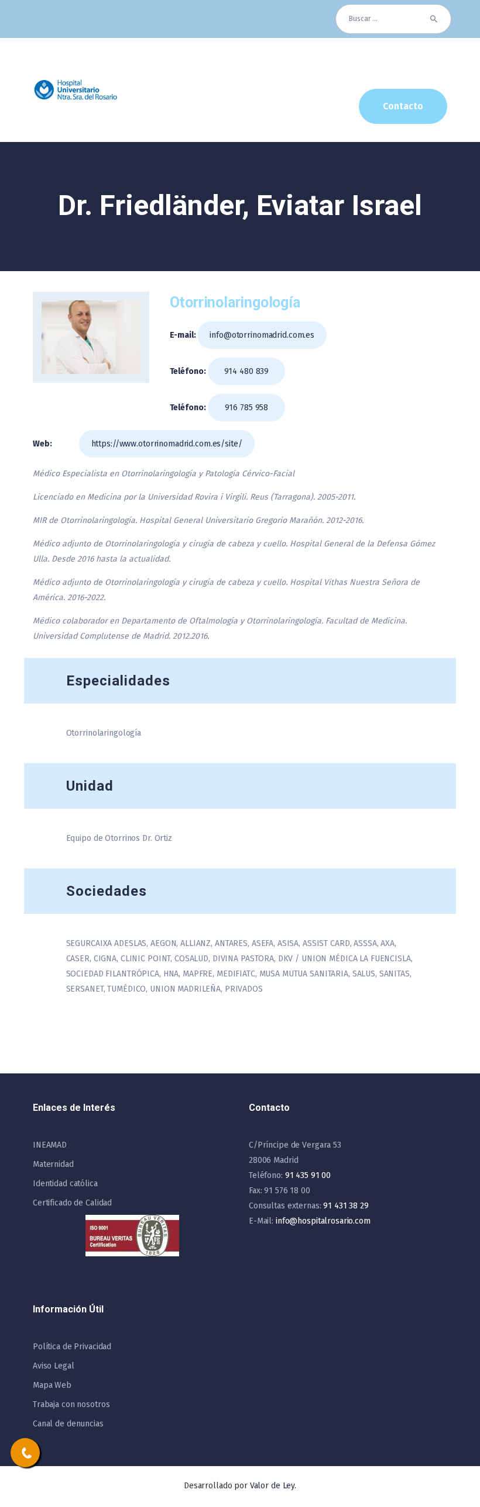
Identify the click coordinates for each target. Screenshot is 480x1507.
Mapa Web (52, 1385)
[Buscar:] (393, 19)
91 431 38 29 (345, 1206)
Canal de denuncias (68, 1424)
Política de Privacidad (72, 1347)
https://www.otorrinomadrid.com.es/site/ (166, 444)
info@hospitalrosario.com (323, 1221)
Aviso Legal (53, 1366)
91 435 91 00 (308, 1175)
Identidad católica (65, 1184)
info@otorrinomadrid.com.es (262, 335)
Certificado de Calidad (72, 1203)
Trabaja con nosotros (71, 1404)
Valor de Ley (272, 1486)
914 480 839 (246, 371)
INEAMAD (50, 1145)
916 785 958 (247, 408)
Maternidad (53, 1164)
